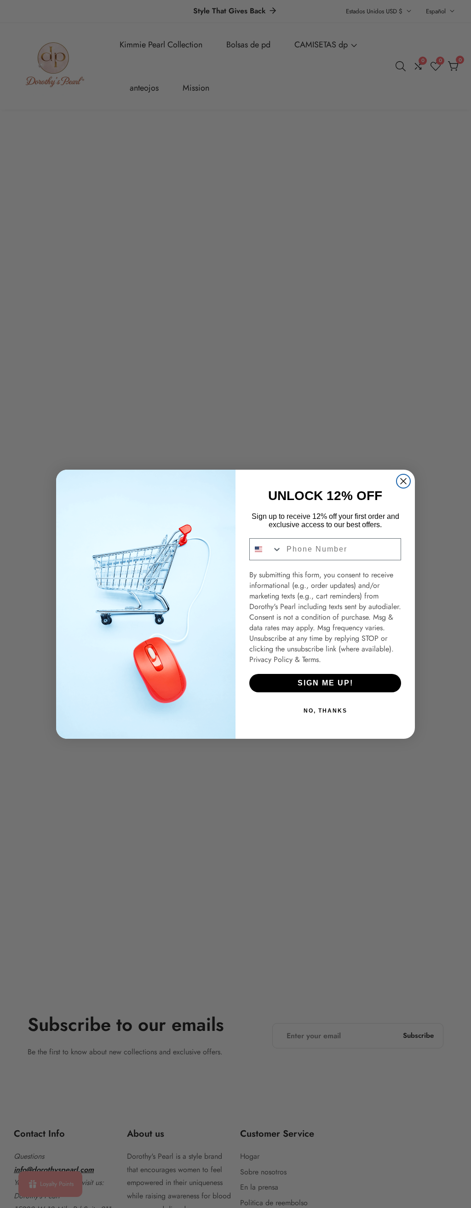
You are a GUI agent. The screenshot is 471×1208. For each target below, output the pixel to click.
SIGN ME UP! (325, 683)
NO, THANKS (325, 711)
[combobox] (266, 549)
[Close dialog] (403, 481)
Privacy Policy (271, 659)
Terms (310, 659)
